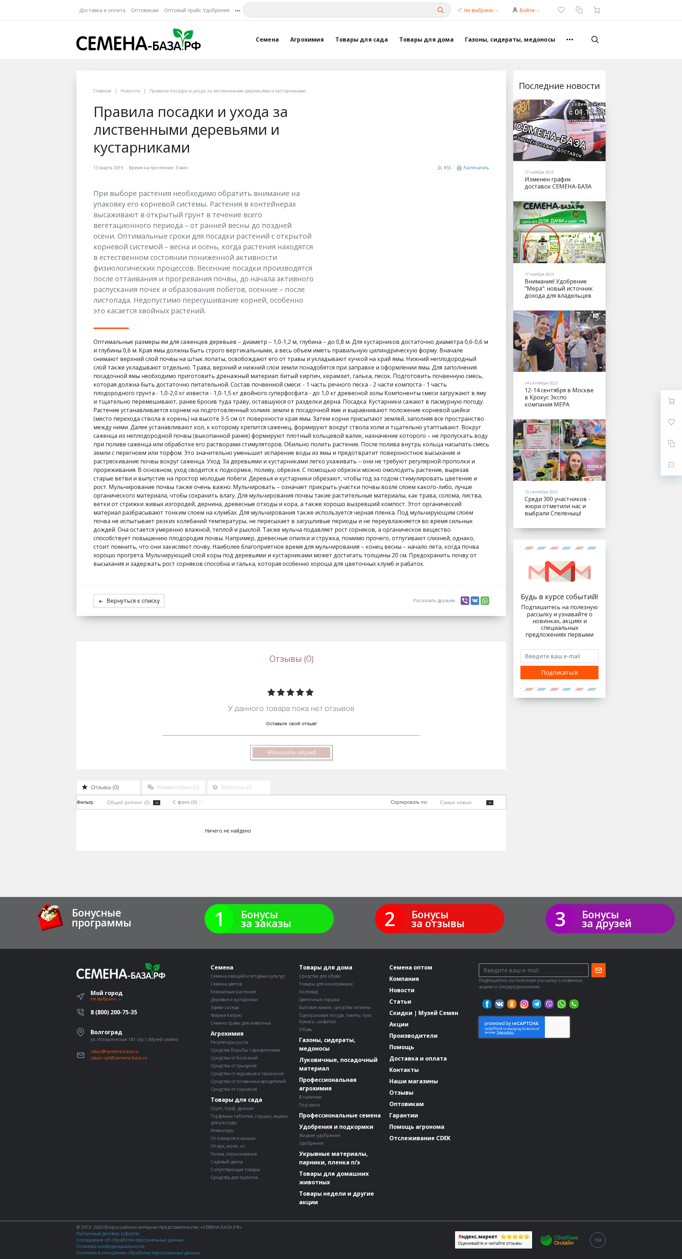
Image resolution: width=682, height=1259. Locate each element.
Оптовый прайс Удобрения (196, 10)
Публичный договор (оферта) (107, 1234)
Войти (527, 10)
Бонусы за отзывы (438, 919)
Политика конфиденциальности (110, 1246)
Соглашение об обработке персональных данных (130, 1240)
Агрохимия (307, 39)
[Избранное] (561, 10)
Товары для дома (426, 39)
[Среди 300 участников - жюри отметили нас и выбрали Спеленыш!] (559, 450)
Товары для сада (361, 39)
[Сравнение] (579, 10)
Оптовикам (144, 10)
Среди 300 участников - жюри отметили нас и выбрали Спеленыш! (557, 506)
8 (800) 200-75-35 (114, 1012)
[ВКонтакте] (475, 600)
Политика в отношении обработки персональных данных (138, 1253)
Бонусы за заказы (266, 919)
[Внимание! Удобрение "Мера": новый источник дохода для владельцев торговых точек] (559, 232)
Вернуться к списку (133, 601)
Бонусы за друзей (607, 919)
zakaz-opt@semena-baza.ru (119, 1058)
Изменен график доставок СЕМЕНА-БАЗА (558, 182)
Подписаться (559, 672)
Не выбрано (479, 10)
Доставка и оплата (102, 10)
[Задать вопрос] (671, 465)
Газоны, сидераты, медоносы (510, 39)
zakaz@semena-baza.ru (115, 1051)
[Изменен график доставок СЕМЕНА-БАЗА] (559, 130)
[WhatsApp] (485, 600)
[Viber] (465, 600)
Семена (267, 39)
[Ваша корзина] (597, 10)
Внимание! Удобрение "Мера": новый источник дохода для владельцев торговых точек (559, 292)
